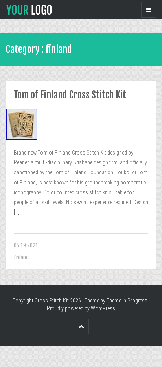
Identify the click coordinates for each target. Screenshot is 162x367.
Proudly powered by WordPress (81, 308)
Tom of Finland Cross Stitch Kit (70, 95)
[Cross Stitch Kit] (29, 9)
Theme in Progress (127, 300)
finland (21, 257)
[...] (17, 212)
